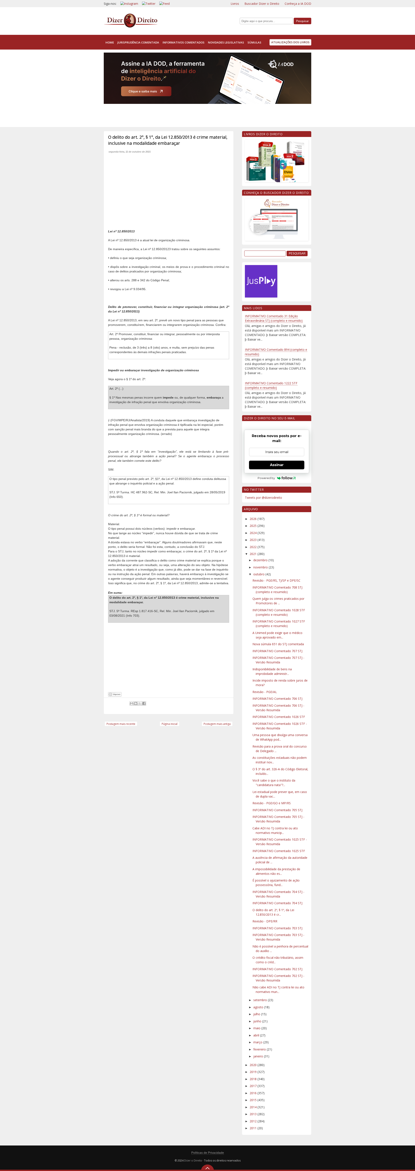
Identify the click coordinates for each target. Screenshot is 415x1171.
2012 (253, 1121)
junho (257, 1021)
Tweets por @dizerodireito (263, 497)
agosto (258, 1007)
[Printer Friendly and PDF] (114, 695)
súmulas (254, 42)
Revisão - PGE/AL (264, 692)
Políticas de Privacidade (207, 1152)
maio (257, 1028)
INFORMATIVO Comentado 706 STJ (277, 698)
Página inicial (169, 724)
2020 (253, 1065)
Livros (235, 4)
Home (109, 42)
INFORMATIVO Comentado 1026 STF (278, 717)
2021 (253, 554)
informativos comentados (183, 42)
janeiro (258, 1056)
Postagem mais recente (121, 724)
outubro (259, 574)
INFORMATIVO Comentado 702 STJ (277, 969)
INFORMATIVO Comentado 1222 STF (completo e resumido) (271, 385)
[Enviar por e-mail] (131, 703)
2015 (253, 1100)
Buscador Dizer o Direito (261, 4)
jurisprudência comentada (138, 42)
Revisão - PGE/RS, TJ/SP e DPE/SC (276, 580)
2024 (253, 533)
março (258, 1042)
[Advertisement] (182, 114)
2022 (253, 547)
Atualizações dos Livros (290, 42)
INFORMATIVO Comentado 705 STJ (277, 810)
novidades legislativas (226, 42)
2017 (253, 1086)
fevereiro (260, 1049)
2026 (253, 519)
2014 (253, 1107)
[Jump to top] (207, 1168)
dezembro (260, 560)
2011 (253, 1128)
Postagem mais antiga (217, 724)
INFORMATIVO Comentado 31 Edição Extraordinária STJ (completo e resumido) (274, 318)
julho (257, 1014)
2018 (253, 1079)
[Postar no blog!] (136, 703)
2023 (253, 540)
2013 (253, 1114)
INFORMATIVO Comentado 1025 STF (278, 851)
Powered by (266, 478)
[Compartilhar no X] (140, 703)
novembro (261, 567)
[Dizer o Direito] (131, 27)
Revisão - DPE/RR (264, 921)
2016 (253, 1093)
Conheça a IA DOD (298, 4)
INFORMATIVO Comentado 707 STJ (277, 651)
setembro (260, 1000)
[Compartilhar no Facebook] (144, 703)
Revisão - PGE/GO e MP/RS (271, 803)
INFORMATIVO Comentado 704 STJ (277, 903)
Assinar (277, 465)
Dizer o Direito (193, 1160)
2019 (253, 1072)
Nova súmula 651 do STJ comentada (278, 644)
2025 (253, 526)
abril (256, 1035)
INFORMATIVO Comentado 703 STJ (277, 928)
